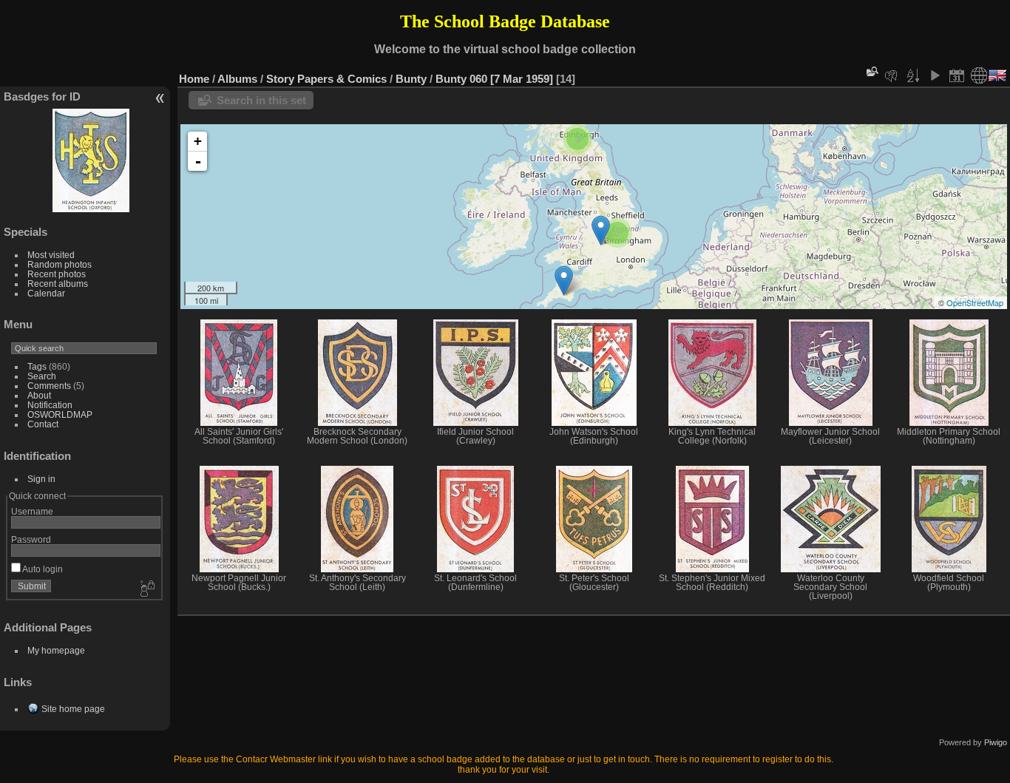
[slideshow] (934, 75)
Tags (37, 366)
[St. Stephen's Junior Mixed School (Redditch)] (601, 230)
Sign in (41, 479)
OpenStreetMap (974, 302)
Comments (49, 385)
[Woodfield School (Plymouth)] (564, 280)
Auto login (42, 569)
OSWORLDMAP (59, 414)
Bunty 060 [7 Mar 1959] (494, 78)
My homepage (56, 650)
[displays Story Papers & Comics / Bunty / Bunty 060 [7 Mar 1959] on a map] (979, 75)
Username (32, 511)
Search (41, 376)
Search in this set (261, 100)
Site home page (73, 708)
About (39, 395)
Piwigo (995, 742)
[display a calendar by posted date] (956, 75)
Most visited (51, 255)
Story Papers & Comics (326, 78)
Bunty (411, 78)
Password (31, 539)
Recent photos (56, 274)
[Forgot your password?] (146, 589)
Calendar (46, 293)
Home (194, 78)
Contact (42, 424)
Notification (49, 405)
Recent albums (57, 283)
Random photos (59, 264)
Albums (237, 78)
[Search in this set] (871, 71)
